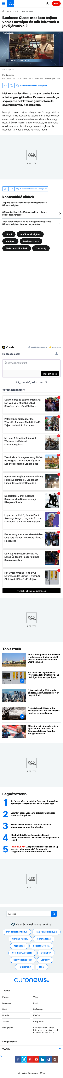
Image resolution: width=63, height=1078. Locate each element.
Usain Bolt (46, 952)
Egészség (38, 1009)
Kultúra (36, 1015)
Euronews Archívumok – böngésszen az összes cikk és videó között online (46, 1030)
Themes (6, 990)
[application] (31, 49)
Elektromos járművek (16, 248)
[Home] (3, 11)
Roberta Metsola (41, 945)
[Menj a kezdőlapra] (10, 3)
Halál (41, 967)
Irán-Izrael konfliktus (16, 931)
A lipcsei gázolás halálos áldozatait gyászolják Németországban (24, 203)
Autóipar (10, 241)
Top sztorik (11, 649)
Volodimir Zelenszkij (22, 952)
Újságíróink (7, 1027)
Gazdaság (41, 248)
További (6, 1049)
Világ (17, 11)
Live (56, 3)
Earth (35, 1003)
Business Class (31, 241)
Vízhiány (45, 959)
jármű (9, 234)
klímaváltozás (44, 938)
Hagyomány (25, 967)
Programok (38, 1021)
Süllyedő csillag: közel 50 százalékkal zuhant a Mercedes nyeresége (24, 213)
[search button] (54, 914)
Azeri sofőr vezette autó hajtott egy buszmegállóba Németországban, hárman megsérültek (26, 222)
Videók (5, 1021)
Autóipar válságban (30, 234)
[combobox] (31, 914)
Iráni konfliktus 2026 (46, 931)
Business (6, 1003)
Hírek (9, 11)
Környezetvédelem (22, 959)
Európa (5, 997)
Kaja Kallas (19, 945)
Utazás (5, 1015)
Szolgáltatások (9, 1041)
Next (4, 1009)
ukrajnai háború (20, 938)
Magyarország (28, 11)
